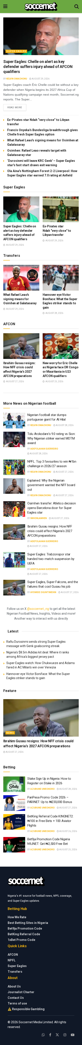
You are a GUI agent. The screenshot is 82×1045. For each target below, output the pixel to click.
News (10, 732)
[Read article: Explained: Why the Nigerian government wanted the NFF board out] (14, 486)
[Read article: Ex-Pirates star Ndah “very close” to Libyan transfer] (61, 209)
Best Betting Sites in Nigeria (28, 923)
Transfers (15, 971)
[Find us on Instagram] (64, 1034)
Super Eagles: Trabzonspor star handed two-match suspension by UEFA (50, 558)
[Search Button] (76, 6)
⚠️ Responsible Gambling (26, 1009)
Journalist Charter (21, 992)
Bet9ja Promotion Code (25, 928)
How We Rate (17, 917)
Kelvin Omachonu (16, 79)
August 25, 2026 (68, 849)
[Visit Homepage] (41, 6)
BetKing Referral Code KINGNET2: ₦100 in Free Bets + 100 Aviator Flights (50, 820)
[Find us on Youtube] (72, 1034)
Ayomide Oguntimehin (43, 592)
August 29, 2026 (40, 79)
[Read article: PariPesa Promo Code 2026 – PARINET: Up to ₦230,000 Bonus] (14, 803)
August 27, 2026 (64, 472)
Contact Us (16, 997)
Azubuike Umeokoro (42, 789)
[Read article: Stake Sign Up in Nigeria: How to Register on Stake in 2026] (14, 784)
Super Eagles (16, 51)
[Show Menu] (5, 6)
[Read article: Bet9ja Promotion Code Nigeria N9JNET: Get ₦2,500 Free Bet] (14, 845)
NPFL (12, 960)
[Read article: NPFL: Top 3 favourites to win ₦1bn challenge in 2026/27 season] (14, 467)
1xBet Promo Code (21, 940)
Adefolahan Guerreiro (44, 449)
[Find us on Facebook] (50, 1034)
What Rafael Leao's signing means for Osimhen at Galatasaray (20, 299)
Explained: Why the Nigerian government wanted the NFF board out (51, 485)
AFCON (13, 954)
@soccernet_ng (38, 608)
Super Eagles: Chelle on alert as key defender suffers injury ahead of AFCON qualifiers (37, 66)
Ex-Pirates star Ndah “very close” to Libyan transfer (57, 231)
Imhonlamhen (38, 518)
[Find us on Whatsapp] (43, 1034)
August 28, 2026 (64, 425)
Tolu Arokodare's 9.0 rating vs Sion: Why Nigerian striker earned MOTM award (51, 438)
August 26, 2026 (68, 831)
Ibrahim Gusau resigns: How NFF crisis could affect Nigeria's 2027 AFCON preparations (49, 531)
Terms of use (17, 1003)
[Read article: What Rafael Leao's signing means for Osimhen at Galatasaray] (21, 278)
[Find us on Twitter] (57, 1034)
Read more (16, 107)
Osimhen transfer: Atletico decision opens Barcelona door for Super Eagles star (51, 507)
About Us (14, 986)
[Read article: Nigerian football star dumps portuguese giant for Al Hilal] (14, 420)
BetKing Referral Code (24, 934)
